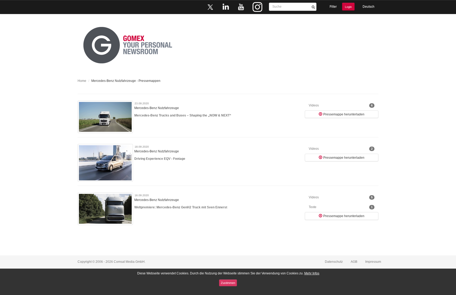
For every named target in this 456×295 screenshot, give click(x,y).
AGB (354, 262)
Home (82, 81)
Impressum (373, 262)
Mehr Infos (311, 273)
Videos (341, 105)
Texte (341, 207)
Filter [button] (333, 6)
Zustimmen (228, 282)
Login (348, 6)
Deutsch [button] (368, 6)
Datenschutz (334, 262)
